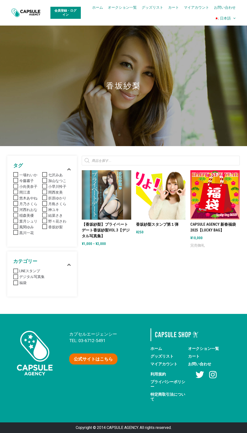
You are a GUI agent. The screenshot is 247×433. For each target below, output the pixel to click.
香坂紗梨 (55, 227)
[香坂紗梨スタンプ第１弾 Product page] (160, 195)
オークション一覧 (122, 7)
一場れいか (28, 175)
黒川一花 (26, 233)
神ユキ (53, 210)
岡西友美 (55, 192)
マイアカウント (196, 7)
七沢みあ (55, 175)
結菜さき (55, 215)
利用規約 (158, 374)
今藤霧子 (26, 181)
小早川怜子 (57, 186)
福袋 (23, 283)
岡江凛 (24, 192)
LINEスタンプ (29, 271)
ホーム (97, 7)
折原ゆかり (57, 198)
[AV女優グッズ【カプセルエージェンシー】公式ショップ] (25, 12)
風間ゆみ (26, 227)
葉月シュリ (28, 221)
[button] (93, 359)
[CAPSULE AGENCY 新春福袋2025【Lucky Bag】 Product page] (215, 195)
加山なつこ (57, 181)
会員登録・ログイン (65, 12)
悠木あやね (28, 198)
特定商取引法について (168, 396)
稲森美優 (26, 215)
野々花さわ (57, 221)
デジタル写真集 (32, 277)
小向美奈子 (28, 186)
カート (173, 7)
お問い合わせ (225, 7)
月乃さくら (28, 204)
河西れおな (28, 210)
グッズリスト (152, 7)
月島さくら (57, 204)
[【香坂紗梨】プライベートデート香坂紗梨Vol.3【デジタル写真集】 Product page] (106, 195)
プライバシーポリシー (168, 384)
